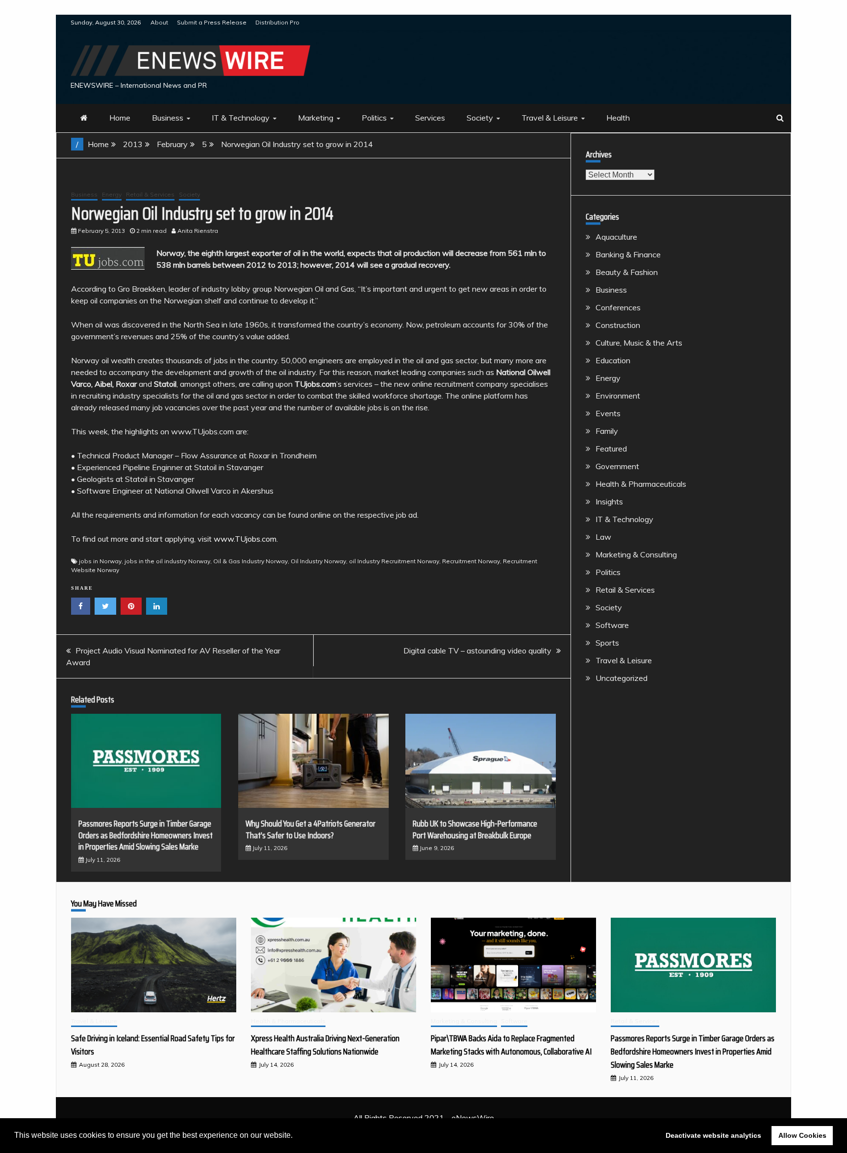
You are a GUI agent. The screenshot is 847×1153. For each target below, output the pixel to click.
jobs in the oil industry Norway (167, 561)
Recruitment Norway (471, 561)
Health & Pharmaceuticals (641, 484)
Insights (609, 501)
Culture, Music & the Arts (639, 343)
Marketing (315, 118)
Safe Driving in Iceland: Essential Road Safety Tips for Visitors (153, 1044)
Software (612, 625)
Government (617, 466)
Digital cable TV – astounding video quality (477, 650)
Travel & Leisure (550, 118)
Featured (611, 448)
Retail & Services (150, 194)
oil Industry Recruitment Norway (394, 561)
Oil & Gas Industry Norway (250, 561)
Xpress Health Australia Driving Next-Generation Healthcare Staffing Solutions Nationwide (325, 1044)
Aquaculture (616, 237)
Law (603, 537)
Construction (618, 325)
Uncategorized (622, 678)
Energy (112, 194)
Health (618, 118)
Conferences (618, 307)
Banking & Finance (628, 254)
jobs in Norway (100, 561)
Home (119, 118)
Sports (607, 643)
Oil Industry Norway (318, 561)
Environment (618, 396)
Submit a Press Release (212, 22)
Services (430, 118)
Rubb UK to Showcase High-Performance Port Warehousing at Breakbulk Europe (475, 829)
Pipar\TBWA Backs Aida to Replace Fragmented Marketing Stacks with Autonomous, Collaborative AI (511, 1044)
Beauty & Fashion (627, 272)
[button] (296, 1136)
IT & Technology (241, 118)
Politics (374, 118)
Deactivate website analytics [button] (713, 1135)
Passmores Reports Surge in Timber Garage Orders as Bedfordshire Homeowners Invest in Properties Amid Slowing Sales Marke (145, 835)
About (159, 22)
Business (167, 118)
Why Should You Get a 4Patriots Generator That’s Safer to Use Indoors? (310, 829)
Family (607, 431)
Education (613, 360)
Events (608, 413)
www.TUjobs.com (245, 539)
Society (480, 118)
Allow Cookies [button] (802, 1135)
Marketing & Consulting (636, 554)
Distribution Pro (277, 22)
